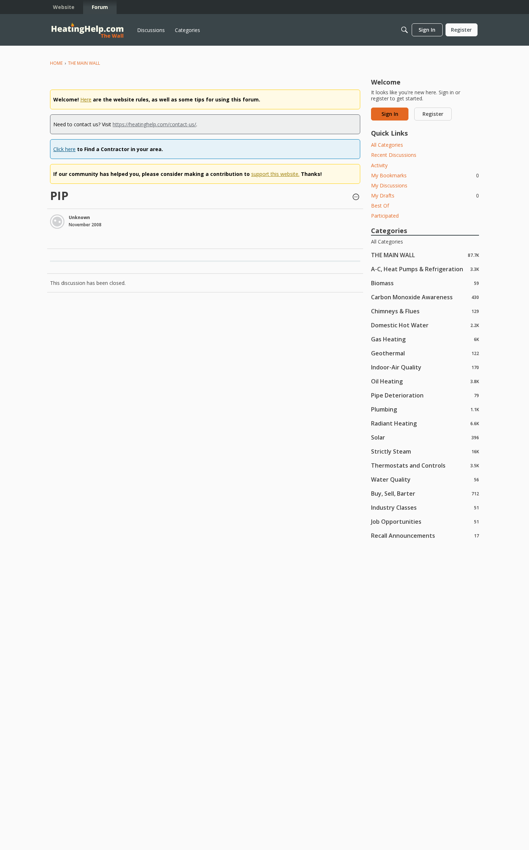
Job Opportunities (425, 521)
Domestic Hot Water (425, 325)
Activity (379, 165)
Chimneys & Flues (425, 311)
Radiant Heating (425, 423)
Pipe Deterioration (425, 395)
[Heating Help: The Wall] (87, 30)
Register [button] (432, 113)
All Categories (387, 144)
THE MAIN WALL (425, 255)
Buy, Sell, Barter (425, 493)
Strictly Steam (425, 451)
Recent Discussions (393, 154)
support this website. (275, 174)
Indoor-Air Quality (425, 367)
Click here (64, 149)
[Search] (404, 29)
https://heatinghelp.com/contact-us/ (154, 124)
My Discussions (389, 185)
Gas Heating (425, 339)
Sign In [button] (389, 113)
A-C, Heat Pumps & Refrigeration (425, 269)
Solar (425, 437)
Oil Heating (425, 381)
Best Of (380, 205)
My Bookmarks (425, 175)
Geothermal (425, 353)
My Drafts (425, 195)
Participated (385, 215)
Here (85, 99)
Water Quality (425, 479)
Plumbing (425, 409)
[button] (356, 197)
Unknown (79, 217)
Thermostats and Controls (425, 465)
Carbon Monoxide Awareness (425, 297)
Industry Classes (425, 507)
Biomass (425, 283)
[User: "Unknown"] (57, 221)
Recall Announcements (425, 535)
